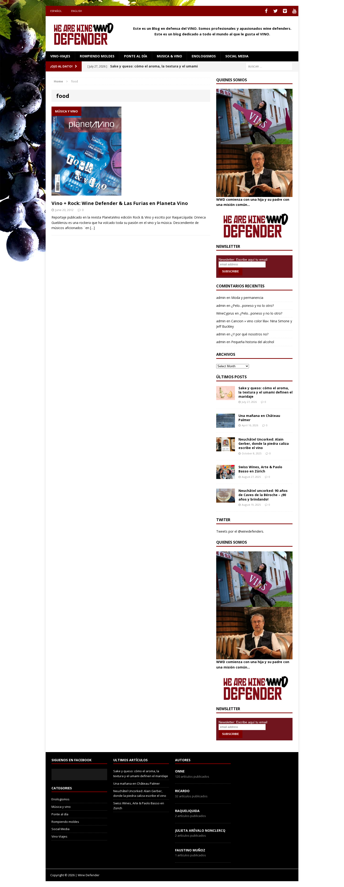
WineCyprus (225, 313)
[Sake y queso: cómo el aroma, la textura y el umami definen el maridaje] (225, 397)
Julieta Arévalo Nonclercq (200, 830)
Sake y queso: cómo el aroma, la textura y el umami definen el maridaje (265, 392)
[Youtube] (294, 11)
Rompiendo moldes (97, 56)
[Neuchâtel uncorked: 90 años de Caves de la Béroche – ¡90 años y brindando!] (225, 500)
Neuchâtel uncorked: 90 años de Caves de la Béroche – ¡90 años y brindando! (263, 494)
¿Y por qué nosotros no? (249, 334)
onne (180, 771)
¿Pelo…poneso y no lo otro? (252, 305)
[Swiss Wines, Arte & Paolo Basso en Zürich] (225, 476)
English (76, 11)
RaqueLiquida (187, 811)
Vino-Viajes (60, 56)
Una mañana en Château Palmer (259, 417)
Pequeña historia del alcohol (252, 342)
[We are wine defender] (86, 33)
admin (221, 297)
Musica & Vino (169, 56)
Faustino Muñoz (190, 850)
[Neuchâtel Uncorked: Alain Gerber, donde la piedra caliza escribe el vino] (225, 448)
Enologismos (204, 56)
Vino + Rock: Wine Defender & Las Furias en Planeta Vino (119, 203)
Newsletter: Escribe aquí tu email (243, 259)
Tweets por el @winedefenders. (240, 531)
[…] (92, 228)
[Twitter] (275, 11)
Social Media (60, 829)
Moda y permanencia (247, 297)
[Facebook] (266, 11)
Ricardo (182, 791)
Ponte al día (135, 56)
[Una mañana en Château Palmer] (225, 425)
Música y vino (61, 807)
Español (56, 11)
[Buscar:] (269, 66)
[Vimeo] (285, 11)
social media (237, 56)
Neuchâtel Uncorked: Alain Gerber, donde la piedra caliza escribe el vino (263, 443)
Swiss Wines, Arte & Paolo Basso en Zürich (260, 469)
